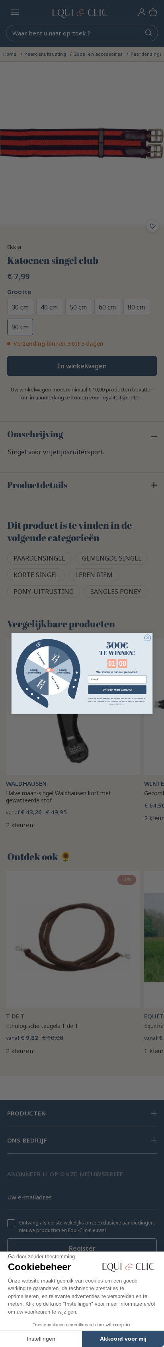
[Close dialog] (147, 638)
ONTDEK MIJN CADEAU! (117, 689)
